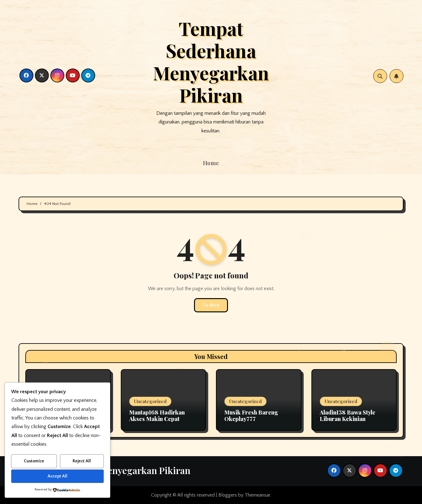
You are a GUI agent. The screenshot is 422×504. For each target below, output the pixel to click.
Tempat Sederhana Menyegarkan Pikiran (211, 61)
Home (211, 163)
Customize (34, 461)
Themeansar (257, 495)
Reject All (82, 461)
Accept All (57, 476)
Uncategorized (150, 401)
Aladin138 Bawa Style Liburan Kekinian (347, 416)
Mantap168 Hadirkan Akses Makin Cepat (157, 416)
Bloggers (227, 495)
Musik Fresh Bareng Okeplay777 (251, 416)
